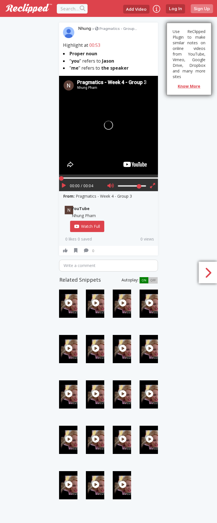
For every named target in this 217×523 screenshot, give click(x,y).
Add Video (136, 9)
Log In (175, 8)
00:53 (94, 45)
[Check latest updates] (156, 9)
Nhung (84, 28)
